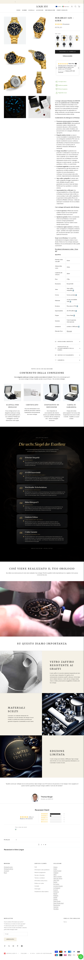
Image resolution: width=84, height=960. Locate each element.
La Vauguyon (56, 888)
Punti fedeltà (62, 10)
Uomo (19, 10)
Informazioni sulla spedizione (42, 870)
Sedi (36, 867)
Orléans (55, 899)
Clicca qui (69, 331)
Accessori (39, 10)
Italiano (24, 953)
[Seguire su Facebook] (5, 946)
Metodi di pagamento (40, 872)
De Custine (56, 884)
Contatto (37, 886)
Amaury (55, 867)
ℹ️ (73, 290)
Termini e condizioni (40, 878)
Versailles (56, 909)
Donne (24, 10)
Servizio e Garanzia (39, 875)
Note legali (37, 889)
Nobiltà (55, 897)
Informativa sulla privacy (41, 880)
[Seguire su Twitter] (9, 946)
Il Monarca (56, 892)
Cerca (65, 922)
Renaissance (56, 905)
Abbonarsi (10, 939)
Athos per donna (57, 878)
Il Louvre (55, 890)
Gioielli (31, 10)
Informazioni (50, 10)
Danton (55, 882)
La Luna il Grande (58, 886)
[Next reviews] (79, 68)
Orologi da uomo (8, 867)
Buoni (5, 873)
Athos (55, 874)
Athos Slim (56, 880)
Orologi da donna (8, 869)
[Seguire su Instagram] (13, 946)
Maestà (55, 893)
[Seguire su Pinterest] (17, 946)
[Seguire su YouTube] (22, 946)
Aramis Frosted (57, 871)
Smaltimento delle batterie (41, 891)
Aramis (55, 869)
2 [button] (41, 844)
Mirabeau (55, 895)
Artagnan (55, 873)
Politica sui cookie (39, 883)
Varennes (55, 907)
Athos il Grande (57, 876)
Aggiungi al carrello (67, 51)
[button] (62, 6)
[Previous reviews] (56, 68)
